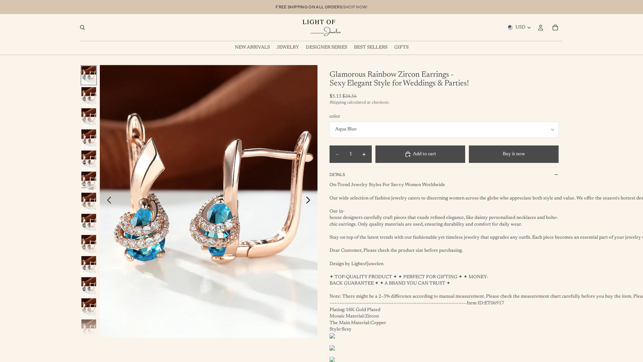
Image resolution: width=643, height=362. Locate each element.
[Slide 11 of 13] (88, 286)
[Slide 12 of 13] (88, 307)
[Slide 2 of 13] (88, 96)
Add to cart (424, 154)
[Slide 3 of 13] (88, 117)
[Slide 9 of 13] (88, 244)
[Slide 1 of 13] (88, 75)
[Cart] (555, 27)
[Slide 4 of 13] (88, 138)
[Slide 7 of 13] (88, 202)
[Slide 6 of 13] (88, 181)
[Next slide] (309, 201)
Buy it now (514, 154)
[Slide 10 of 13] (88, 265)
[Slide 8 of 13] (88, 223)
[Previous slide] (107, 201)
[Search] (82, 27)
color (335, 116)
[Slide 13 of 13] (88, 328)
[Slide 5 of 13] (88, 159)
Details (337, 174)
